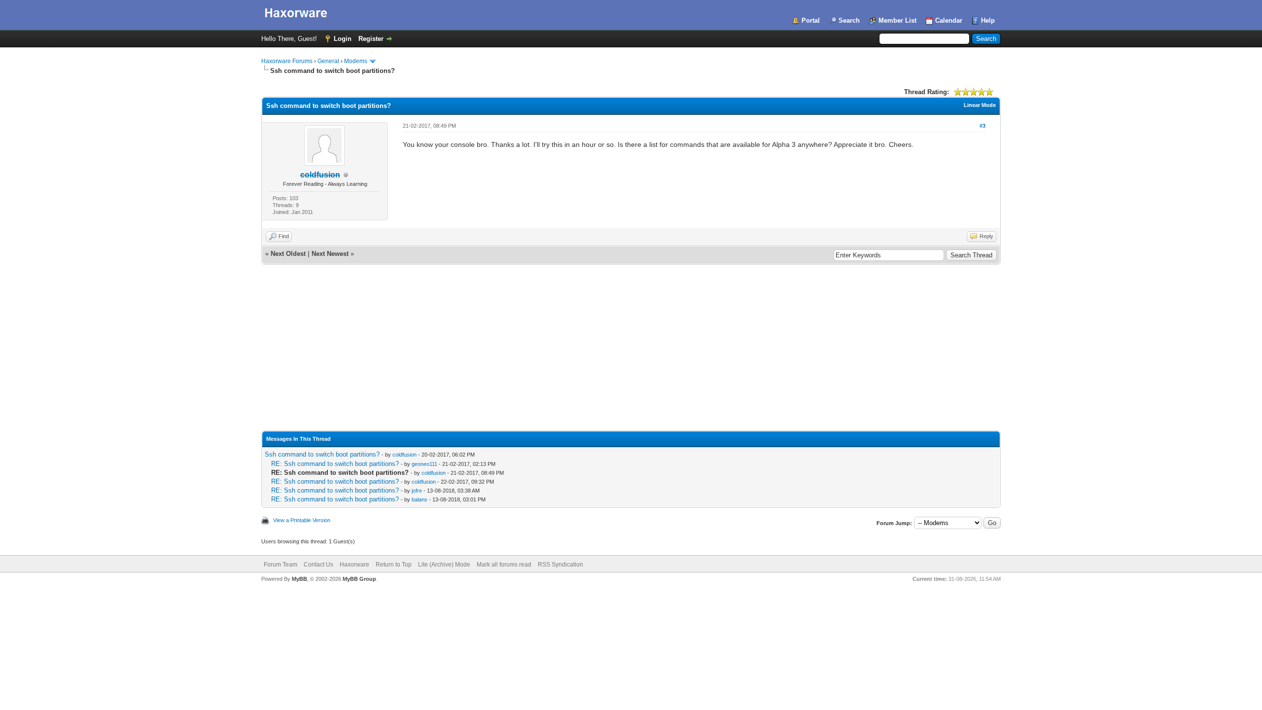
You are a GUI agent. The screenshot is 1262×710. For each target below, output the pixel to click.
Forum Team (280, 564)
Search (849, 20)
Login (342, 38)
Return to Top (394, 564)
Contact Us (318, 564)
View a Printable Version (301, 520)
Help (988, 20)
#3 (982, 126)
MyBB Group (359, 579)
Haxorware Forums (287, 61)
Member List (897, 20)
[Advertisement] (631, 356)
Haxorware (354, 564)
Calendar (948, 20)
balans (419, 499)
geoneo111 (424, 464)
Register (371, 38)
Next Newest (330, 253)
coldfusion (404, 455)
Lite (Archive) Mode (444, 564)
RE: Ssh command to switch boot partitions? (335, 463)
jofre (417, 491)
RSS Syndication (560, 564)
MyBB (299, 579)
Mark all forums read (504, 564)
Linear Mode (980, 105)
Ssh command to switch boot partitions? (322, 454)
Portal (811, 20)
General (328, 61)
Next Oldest (288, 253)
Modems (355, 61)
